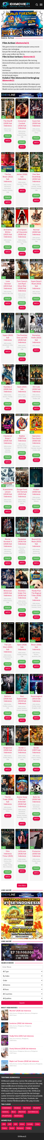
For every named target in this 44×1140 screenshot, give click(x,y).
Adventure (22, 133)
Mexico (10, 757)
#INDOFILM (22, 1112)
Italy (10, 501)
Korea (25, 817)
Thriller (38, 131)
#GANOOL (5, 1112)
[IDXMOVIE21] (16, 4)
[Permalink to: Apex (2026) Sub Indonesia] (22, 632)
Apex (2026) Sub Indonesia (22, 647)
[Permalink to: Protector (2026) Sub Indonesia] (36, 839)
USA (10, 131)
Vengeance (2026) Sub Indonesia (7, 750)
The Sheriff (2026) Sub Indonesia (7, 123)
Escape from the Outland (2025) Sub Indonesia (22, 493)
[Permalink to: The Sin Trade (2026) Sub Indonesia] (7, 784)
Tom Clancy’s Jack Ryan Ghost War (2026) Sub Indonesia (22, 286)
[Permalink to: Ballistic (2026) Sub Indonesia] (7, 684)
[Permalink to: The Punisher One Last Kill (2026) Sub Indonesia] (22, 322)
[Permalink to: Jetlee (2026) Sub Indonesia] (22, 162)
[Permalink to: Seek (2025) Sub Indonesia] (22, 374)
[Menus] (41, 4)
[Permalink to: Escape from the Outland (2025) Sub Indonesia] (22, 477)
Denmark (8, 452)
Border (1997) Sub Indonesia (36, 750)
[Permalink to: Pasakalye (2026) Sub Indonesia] (22, 526)
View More (22, 885)
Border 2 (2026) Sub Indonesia (22, 750)
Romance (20, 448)
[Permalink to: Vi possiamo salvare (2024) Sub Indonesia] (7, 477)
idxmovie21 (22, 43)
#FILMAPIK (36, 1108)
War (9, 293)
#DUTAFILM (26, 1108)
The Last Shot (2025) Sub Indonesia (7, 648)
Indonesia (9, 867)
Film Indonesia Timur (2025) (8, 853)
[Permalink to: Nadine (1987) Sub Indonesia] (22, 423)
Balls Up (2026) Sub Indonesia (36, 799)
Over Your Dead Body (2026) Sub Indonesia (36, 178)
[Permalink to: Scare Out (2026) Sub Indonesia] (36, 108)
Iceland (24, 654)
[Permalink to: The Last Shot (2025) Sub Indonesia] (7, 632)
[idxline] (32, 32)
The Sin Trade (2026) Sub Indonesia (8, 800)
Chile (38, 293)
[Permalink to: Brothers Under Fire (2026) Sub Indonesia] (22, 578)
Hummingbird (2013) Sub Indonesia (36, 698)
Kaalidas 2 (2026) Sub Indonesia (8, 389)
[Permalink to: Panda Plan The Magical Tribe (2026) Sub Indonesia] (36, 578)
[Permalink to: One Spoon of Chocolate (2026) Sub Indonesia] (22, 217)
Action (9, 129)
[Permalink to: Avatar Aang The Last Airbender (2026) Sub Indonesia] (22, 784)
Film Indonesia (8, 862)
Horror (34, 499)
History (38, 757)
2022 (5, 184)
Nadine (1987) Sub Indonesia (22, 438)
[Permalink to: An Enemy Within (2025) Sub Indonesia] (7, 217)
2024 (5, 500)
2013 (5, 291)
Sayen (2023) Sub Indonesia (8, 337)
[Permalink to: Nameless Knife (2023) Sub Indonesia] (36, 322)
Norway (38, 188)
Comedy (19, 184)
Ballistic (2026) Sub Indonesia (8, 698)
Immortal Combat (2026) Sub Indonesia (22, 124)
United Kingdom (36, 707)
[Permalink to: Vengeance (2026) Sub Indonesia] (7, 735)
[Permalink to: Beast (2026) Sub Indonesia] (36, 632)
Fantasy (10, 190)
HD (3, 117)
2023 (34, 291)
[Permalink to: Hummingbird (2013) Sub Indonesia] (36, 684)
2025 (5, 240)
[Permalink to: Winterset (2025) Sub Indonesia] (7, 578)
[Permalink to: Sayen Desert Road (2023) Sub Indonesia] (36, 269)
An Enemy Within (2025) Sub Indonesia (8, 233)
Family (5, 190)
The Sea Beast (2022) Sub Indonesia (8, 178)
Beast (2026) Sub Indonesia (36, 647)
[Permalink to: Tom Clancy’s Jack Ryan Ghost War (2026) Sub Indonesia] (22, 269)
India (22, 186)
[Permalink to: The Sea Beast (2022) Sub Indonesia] (7, 162)
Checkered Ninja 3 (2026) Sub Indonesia (8, 439)
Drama (19, 242)
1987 (19, 444)
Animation (7, 188)
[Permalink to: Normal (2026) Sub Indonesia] (36, 217)
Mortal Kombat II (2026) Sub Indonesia (8, 542)
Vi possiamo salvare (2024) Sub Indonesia (8, 493)
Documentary (17, 1038)
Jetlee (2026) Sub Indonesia (22, 176)
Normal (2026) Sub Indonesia (36, 232)
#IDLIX (13, 1112)
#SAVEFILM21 (18, 1116)
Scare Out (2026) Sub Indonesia (36, 123)
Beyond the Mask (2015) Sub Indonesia (36, 542)
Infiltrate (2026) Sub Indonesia (22, 853)
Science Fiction (21, 135)
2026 (5, 129)
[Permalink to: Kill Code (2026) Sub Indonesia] (36, 374)
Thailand (8, 659)
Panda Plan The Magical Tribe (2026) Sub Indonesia (36, 595)
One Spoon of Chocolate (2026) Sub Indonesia (22, 233)
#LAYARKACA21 (33, 1112)
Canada (10, 706)
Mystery (24, 603)
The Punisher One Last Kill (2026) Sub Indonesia (22, 338)
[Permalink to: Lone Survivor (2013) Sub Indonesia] (7, 269)
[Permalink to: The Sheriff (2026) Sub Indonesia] (7, 108)
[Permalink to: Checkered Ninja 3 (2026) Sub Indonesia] (7, 423)
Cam (32, 641)
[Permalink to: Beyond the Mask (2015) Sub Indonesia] (36, 526)
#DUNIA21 (17, 1108)
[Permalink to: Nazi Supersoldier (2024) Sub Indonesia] (22, 684)
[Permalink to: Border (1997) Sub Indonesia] (36, 735)
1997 (34, 756)
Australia (35, 656)
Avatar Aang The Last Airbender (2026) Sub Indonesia (22, 802)
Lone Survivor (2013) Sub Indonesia (8, 284)
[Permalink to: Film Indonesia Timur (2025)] (7, 839)
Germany (24, 710)
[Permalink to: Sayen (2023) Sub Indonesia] (7, 322)
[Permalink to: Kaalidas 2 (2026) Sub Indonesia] (7, 374)
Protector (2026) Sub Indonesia (36, 853)
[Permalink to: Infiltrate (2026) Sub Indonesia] (22, 839)
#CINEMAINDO (6, 1108)
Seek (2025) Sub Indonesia (22, 389)
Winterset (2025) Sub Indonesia (8, 593)
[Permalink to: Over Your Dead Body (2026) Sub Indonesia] (36, 162)
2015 (34, 549)
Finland (33, 188)
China (36, 133)
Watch (8, 141)
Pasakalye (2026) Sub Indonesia (22, 541)
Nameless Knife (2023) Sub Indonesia (36, 338)
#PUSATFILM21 (6, 1116)
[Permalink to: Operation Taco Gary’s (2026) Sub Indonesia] (36, 423)
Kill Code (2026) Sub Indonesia (36, 389)
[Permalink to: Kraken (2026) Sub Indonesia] (36, 477)
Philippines (22, 551)
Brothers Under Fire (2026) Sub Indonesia (22, 594)
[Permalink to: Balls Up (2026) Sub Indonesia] (36, 784)
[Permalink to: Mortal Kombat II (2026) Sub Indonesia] (7, 526)
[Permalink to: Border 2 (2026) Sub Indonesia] (22, 735)
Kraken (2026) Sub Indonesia (36, 491)
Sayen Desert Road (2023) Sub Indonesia (36, 284)
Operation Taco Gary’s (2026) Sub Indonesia (36, 439)
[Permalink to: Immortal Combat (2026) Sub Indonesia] (22, 108)
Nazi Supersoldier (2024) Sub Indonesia (22, 699)
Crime (6, 131)
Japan (24, 397)
